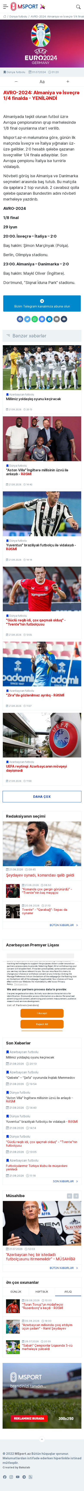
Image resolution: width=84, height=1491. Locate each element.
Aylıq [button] (68, 1291)
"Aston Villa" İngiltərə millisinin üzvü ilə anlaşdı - (37, 472)
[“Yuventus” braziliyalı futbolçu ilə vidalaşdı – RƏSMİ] (42, 513)
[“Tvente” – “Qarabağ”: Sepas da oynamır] (13, 911)
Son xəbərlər (63, 1181)
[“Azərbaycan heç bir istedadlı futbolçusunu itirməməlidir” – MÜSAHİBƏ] (42, 1223)
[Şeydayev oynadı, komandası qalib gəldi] (42, 844)
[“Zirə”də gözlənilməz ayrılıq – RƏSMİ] (42, 664)
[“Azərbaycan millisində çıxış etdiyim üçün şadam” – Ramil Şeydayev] (13, 1327)
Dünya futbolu (16, 72)
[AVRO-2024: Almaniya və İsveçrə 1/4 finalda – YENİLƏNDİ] (42, 43)
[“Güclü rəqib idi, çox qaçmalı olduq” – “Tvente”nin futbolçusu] (42, 589)
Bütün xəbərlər (62, 925)
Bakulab (24, 1467)
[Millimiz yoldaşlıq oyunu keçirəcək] (42, 367)
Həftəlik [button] (42, 1291)
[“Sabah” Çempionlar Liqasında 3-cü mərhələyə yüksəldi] (13, 1347)
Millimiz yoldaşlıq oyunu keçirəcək (33, 399)
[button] (78, 6)
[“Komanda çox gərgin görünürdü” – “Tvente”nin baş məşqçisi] (13, 891)
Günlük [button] (15, 1291)
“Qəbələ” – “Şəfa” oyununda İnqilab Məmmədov (40, 1077)
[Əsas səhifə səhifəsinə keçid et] (4, 16)
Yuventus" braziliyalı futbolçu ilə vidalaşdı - (41, 547)
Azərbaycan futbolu (21, 394)
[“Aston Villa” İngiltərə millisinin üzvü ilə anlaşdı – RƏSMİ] (42, 438)
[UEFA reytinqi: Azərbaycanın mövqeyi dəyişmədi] (42, 735)
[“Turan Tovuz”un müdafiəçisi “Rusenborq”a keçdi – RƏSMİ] (13, 1306)
